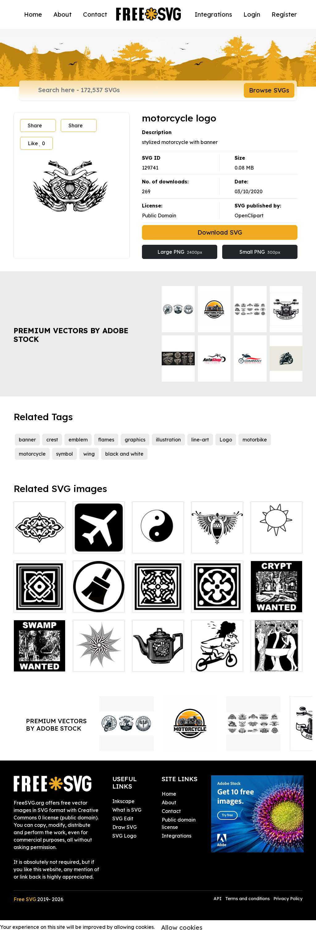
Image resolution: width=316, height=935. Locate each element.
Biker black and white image (217, 659)
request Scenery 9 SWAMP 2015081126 (39, 652)
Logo (225, 440)
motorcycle (32, 454)
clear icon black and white (99, 600)
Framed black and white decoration (158, 596)
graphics (135, 440)
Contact (95, 14)
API (218, 898)
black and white (124, 454)
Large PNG (179, 252)
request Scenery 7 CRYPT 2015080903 (276, 593)
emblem (78, 440)
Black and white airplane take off (99, 537)
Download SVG (220, 232)
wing (89, 454)
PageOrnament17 (219, 545)
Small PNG (259, 252)
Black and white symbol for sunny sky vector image (276, 533)
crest (52, 440)
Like (36, 143)
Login (251, 14)
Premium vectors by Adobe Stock (71, 335)
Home (33, 14)
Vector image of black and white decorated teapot (158, 648)
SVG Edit (122, 818)
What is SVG (126, 810)
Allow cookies (181, 927)
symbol (64, 454)
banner (27, 440)
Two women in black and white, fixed (276, 655)
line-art (200, 440)
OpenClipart (249, 215)
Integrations (213, 14)
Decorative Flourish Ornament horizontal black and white (39, 530)
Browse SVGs (269, 90)
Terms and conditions (247, 898)
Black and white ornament (217, 600)
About (62, 14)
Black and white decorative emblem (39, 593)
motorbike (255, 440)
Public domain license (179, 823)
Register (284, 14)
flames (106, 440)
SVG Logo (124, 836)
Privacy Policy (287, 898)
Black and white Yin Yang (158, 541)
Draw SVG (124, 827)
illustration (168, 440)
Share (35, 125)
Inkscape (123, 801)
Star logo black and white (99, 659)
